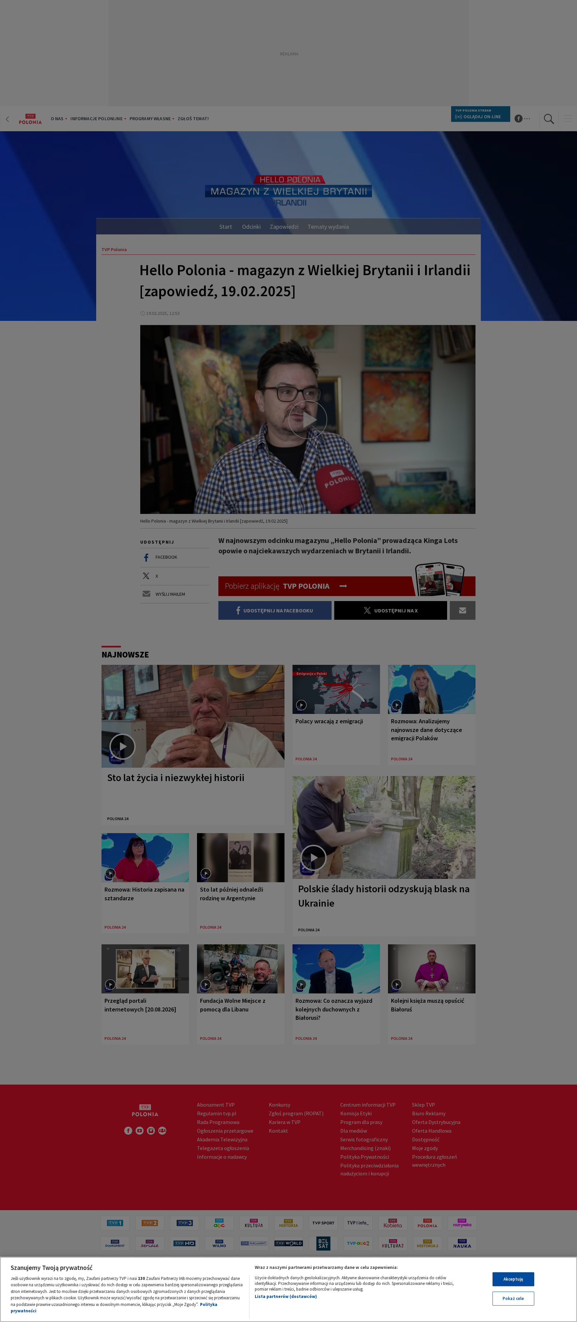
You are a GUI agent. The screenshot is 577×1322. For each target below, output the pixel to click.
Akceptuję (513, 1279)
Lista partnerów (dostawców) (286, 1296)
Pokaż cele (513, 1298)
